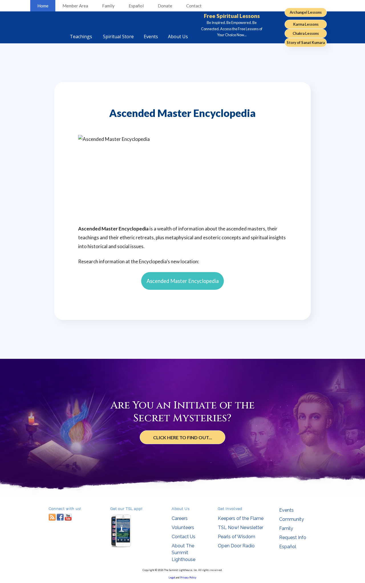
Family (108, 5)
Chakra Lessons (306, 33)
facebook (60, 517)
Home (42, 5)
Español (136, 5)
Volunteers (183, 527)
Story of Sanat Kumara (306, 42)
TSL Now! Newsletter (240, 527)
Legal (172, 577)
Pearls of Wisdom (236, 536)
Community (291, 519)
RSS (52, 517)
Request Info (292, 537)
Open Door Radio (236, 545)
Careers (180, 518)
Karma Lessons (306, 24)
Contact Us (183, 536)
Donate (165, 5)
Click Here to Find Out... (182, 437)
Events (286, 510)
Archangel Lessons (306, 12)
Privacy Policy (188, 577)
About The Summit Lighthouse (183, 552)
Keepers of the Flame (240, 518)
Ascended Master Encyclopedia (183, 281)
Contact (194, 5)
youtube (68, 517)
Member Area (75, 5)
